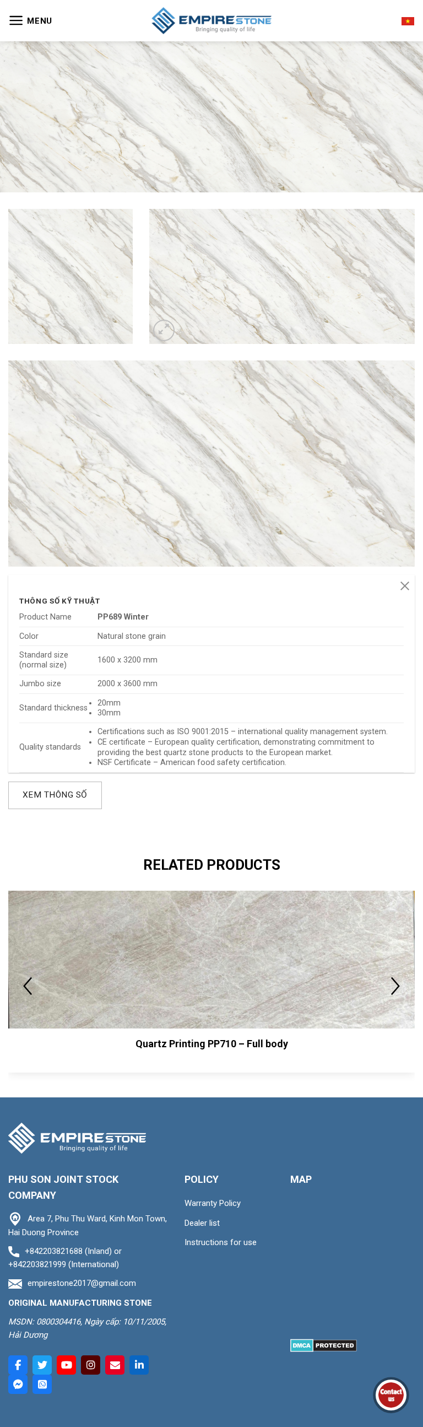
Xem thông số (55, 795)
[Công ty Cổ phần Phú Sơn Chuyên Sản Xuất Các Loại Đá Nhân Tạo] (211, 20)
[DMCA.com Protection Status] (323, 1345)
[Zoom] (164, 330)
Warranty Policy (213, 1203)
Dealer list (202, 1223)
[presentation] (27, 986)
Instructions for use (221, 1242)
